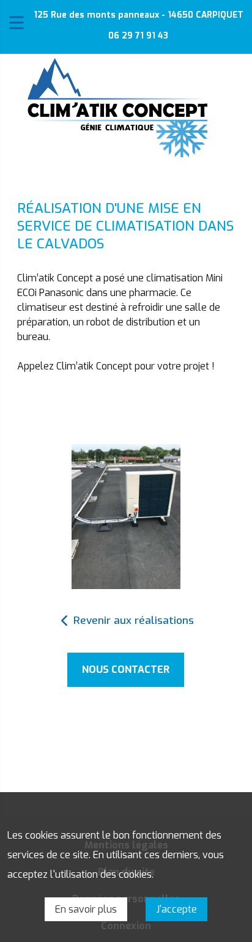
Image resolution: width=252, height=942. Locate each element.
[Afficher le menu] (16, 22)
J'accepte (176, 909)
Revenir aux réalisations (133, 621)
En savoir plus (86, 909)
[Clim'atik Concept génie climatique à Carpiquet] (117, 107)
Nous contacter (125, 669)
